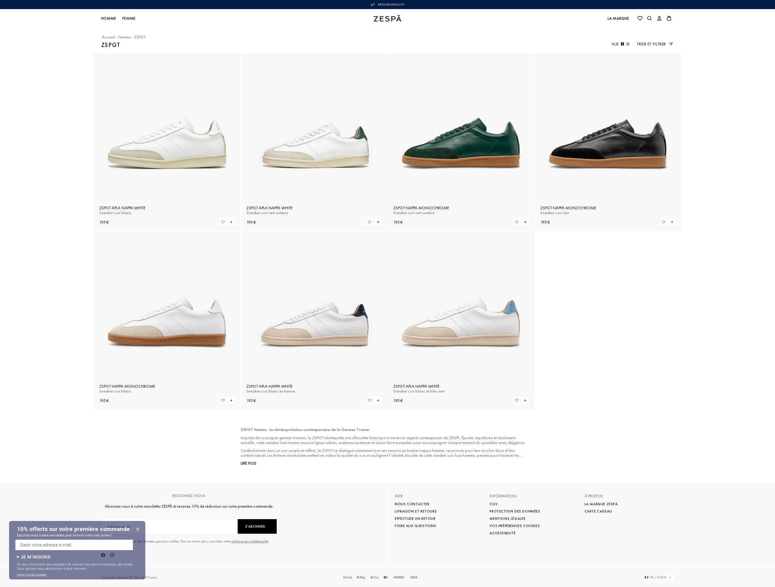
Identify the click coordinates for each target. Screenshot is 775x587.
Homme (108, 18)
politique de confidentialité (249, 541)
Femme (129, 18)
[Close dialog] (138, 529)
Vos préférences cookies (515, 525)
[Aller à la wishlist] (640, 18)
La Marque (618, 18)
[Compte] (659, 18)
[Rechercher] (650, 18)
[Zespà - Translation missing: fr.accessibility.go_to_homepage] (387, 18)
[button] (33, 557)
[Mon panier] (669, 18)
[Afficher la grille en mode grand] (622, 44)
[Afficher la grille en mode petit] (628, 44)
